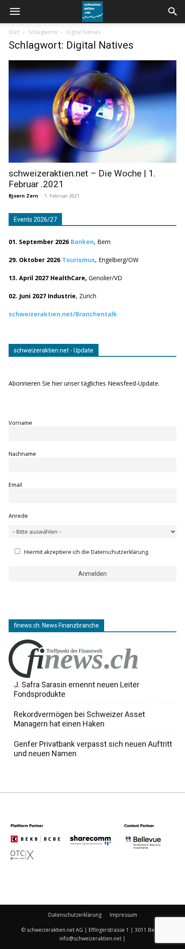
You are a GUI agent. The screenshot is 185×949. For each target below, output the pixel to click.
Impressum (123, 914)
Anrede (18, 515)
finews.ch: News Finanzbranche (56, 625)
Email (15, 484)
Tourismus (78, 260)
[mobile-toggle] (14, 11)
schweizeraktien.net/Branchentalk (63, 314)
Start (14, 32)
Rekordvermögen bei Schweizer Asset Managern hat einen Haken (79, 719)
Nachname (22, 453)
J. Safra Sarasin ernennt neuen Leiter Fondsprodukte (76, 689)
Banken (82, 242)
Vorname (20, 423)
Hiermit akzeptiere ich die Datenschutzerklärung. (86, 552)
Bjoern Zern (23, 195)
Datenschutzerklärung (75, 914)
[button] (173, 11)
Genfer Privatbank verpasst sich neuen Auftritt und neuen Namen (93, 748)
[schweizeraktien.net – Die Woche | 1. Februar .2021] (92, 111)
